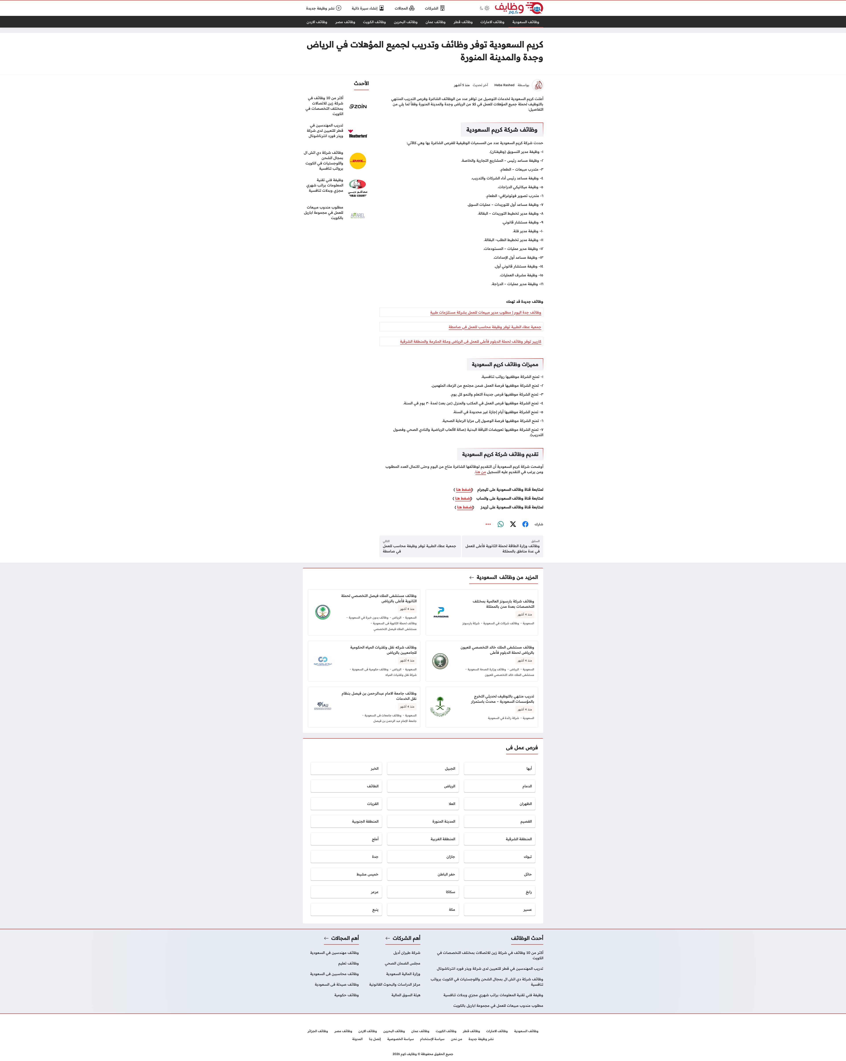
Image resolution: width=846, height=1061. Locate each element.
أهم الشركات (406, 938)
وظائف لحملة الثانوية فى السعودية (395, 623)
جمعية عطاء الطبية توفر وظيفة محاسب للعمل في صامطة (495, 327)
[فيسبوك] (525, 524)
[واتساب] (500, 524)
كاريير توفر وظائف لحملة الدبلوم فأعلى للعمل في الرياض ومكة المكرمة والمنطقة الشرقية (470, 341)
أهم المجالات (345, 938)
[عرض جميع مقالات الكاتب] (537, 85)
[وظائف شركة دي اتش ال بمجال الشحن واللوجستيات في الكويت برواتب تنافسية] (336, 161)
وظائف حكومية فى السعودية (370, 669)
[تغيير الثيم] (484, 8)
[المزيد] (488, 524)
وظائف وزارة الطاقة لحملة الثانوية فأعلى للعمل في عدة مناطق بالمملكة (503, 548)
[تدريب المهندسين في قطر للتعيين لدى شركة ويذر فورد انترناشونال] (336, 134)
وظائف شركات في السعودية (501, 623)
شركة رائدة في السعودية (503, 718)
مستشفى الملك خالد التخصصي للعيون (509, 674)
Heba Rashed (504, 85)
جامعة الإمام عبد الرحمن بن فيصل (395, 721)
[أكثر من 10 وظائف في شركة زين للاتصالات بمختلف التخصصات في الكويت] (336, 106)
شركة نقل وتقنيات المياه (401, 674)
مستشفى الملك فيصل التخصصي (395, 629)
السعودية (487, 577)
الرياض (396, 617)
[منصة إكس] (513, 524)
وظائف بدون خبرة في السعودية (368, 617)
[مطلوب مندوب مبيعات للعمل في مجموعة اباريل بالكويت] (336, 215)
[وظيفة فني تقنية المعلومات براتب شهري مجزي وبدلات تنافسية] (336, 188)
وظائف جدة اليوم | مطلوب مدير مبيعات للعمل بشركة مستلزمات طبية (485, 312)
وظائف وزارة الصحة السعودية (487, 669)
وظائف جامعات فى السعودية (383, 715)
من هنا (480, 472)
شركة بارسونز (471, 623)
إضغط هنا (464, 489)
